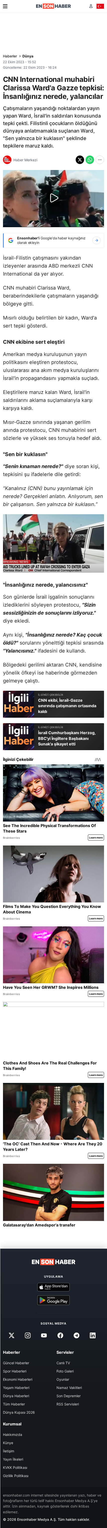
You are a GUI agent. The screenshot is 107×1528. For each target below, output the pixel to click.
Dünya (27, 56)
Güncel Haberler (16, 1363)
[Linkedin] (92, 1335)
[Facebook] (60, 1335)
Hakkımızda (12, 1434)
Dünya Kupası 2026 (19, 1412)
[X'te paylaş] (80, 160)
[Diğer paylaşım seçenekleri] (100, 160)
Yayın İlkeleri (13, 1459)
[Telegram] (76, 1335)
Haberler (10, 56)
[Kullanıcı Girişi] (91, 6)
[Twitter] (11, 1335)
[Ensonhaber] (53, 6)
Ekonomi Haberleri (17, 1379)
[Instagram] (28, 1335)
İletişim (8, 1451)
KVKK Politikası (15, 1467)
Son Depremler (68, 1396)
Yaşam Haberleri (16, 1387)
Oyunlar (62, 1379)
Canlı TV (63, 1363)
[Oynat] (53, 198)
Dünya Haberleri (16, 1396)
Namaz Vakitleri (69, 1387)
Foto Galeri (65, 1371)
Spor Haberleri (14, 1371)
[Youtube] (44, 1335)
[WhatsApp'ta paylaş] (90, 160)
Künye (8, 1443)
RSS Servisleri (67, 1404)
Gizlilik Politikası (15, 1476)
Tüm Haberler (14, 1404)
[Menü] (5, 6)
